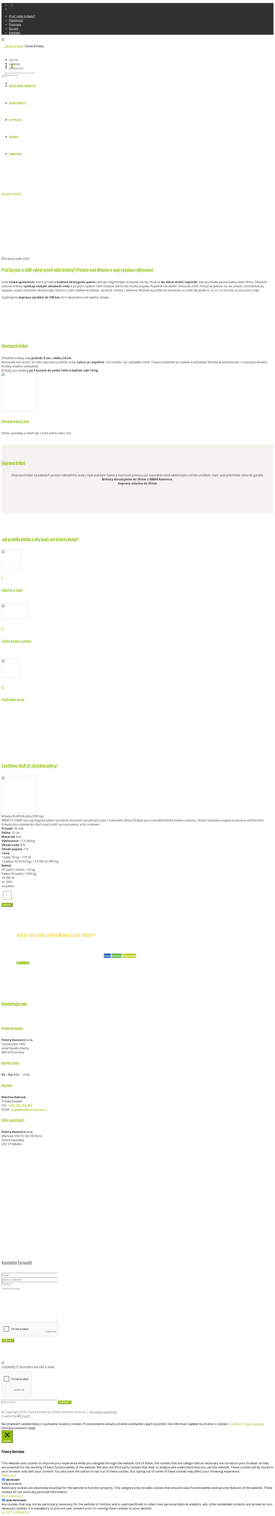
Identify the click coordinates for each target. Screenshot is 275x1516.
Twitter (13, 60)
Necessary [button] (8, 1475)
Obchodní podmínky (103, 1412)
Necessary (13, 1479)
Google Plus (16, 68)
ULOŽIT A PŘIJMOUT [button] (16, 1512)
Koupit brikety (11, 194)
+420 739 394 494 (20, 1105)
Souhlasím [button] (236, 1424)
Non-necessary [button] (12, 1496)
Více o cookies (254, 1424)
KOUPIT (7, 904)
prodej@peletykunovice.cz (28, 1109)
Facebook (14, 64)
